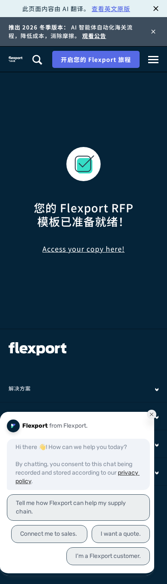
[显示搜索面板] (36, 59)
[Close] (153, 31)
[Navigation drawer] (153, 59)
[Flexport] (16, 59)
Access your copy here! (83, 249)
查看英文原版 (111, 8)
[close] (156, 8)
